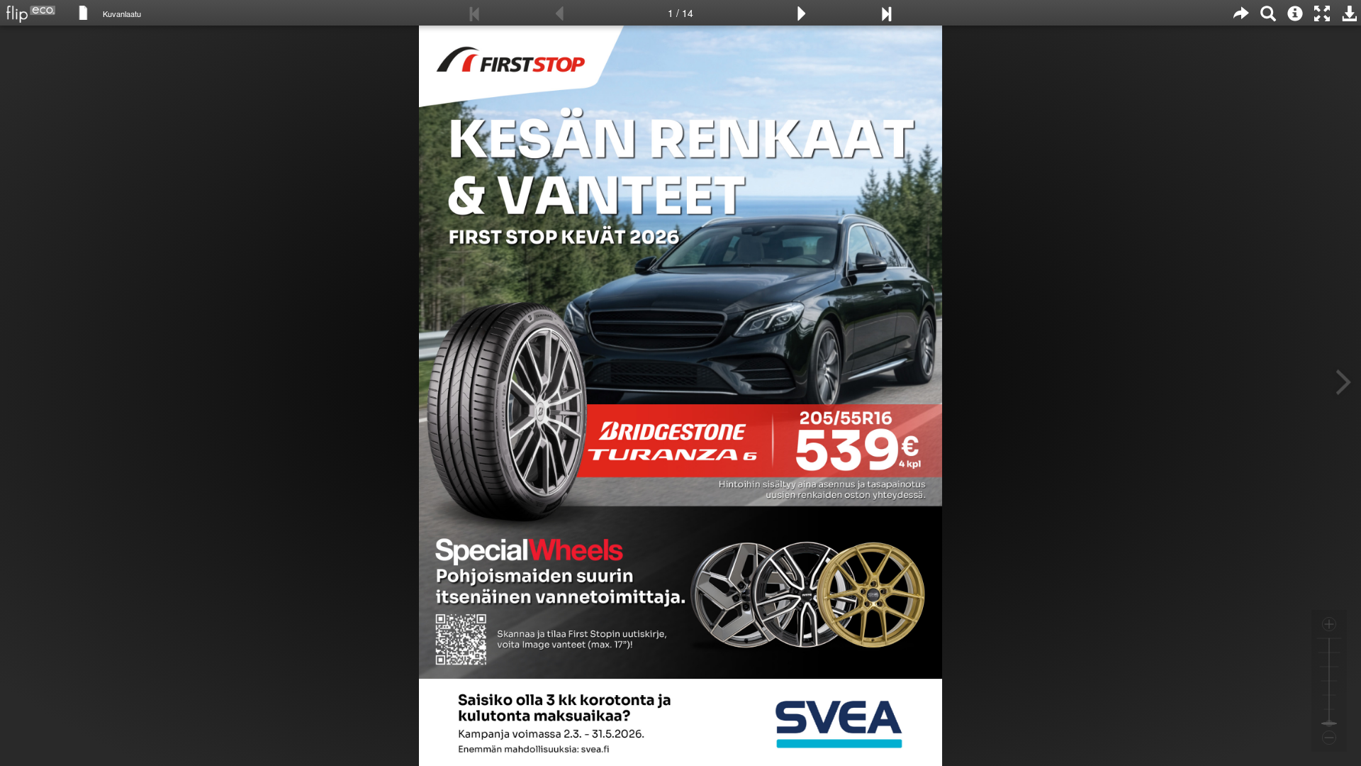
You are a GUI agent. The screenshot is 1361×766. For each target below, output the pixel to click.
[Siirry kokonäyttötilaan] (1322, 13)
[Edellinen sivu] (559, 13)
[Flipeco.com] (27, 10)
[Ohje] (1295, 13)
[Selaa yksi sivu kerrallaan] (83, 11)
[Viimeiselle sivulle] (886, 13)
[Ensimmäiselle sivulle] (475, 13)
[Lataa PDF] (1349, 13)
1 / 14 (680, 13)
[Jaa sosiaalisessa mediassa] (1241, 13)
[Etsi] (1268, 13)
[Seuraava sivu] (802, 13)
